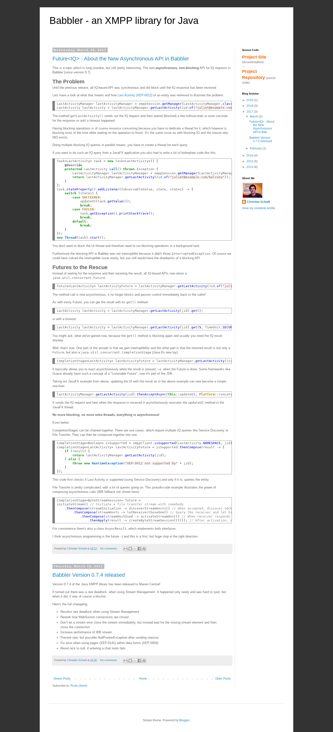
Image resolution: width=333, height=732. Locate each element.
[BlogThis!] (130, 548)
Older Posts (223, 678)
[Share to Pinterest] (144, 548)
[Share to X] (134, 548)
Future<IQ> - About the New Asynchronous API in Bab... (261, 127)
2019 (250, 100)
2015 (250, 161)
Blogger (184, 720)
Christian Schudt (258, 202)
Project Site (254, 57)
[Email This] (125, 548)
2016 (250, 155)
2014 (250, 167)
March (254, 116)
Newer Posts (62, 678)
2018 (250, 105)
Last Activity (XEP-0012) (135, 95)
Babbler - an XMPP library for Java (123, 20)
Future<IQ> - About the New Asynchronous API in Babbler (120, 59)
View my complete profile (258, 208)
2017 (250, 111)
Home (143, 678)
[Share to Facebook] (139, 548)
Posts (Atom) (78, 685)
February (256, 148)
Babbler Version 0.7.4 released (88, 575)
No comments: (109, 548)
